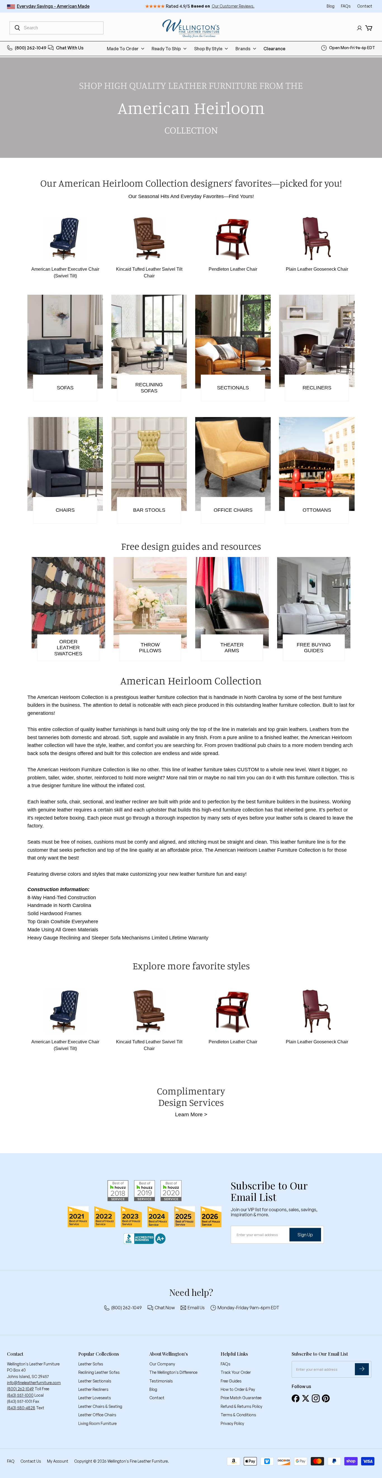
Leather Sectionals (94, 1381)
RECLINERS (317, 388)
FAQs (346, 6)
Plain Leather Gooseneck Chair (317, 269)
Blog (331, 6)
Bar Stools (149, 510)
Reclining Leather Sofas (99, 1372)
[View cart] (368, 28)
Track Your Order (236, 1372)
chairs (65, 510)
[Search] (17, 28)
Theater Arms (232, 648)
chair (74, 802)
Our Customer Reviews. (233, 6)
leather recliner (131, 802)
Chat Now (165, 1307)
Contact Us (30, 1461)
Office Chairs (233, 510)
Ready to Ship (166, 48)
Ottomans (317, 510)
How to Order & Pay (238, 1389)
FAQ (11, 1461)
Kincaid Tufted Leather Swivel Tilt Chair (149, 272)
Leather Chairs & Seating (100, 1406)
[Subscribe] (362, 1369)
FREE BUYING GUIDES (314, 648)
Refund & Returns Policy (241, 1406)
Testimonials (161, 1381)
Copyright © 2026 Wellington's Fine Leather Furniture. (121, 1461)
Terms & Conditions (238, 1414)
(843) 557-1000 (20, 1395)
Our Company (162, 1364)
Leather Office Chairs (97, 1414)
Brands (243, 48)
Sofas (65, 388)
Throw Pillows (150, 648)
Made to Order (123, 48)
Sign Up (305, 1234)
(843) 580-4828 (21, 1407)
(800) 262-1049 (30, 48)
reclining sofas (149, 388)
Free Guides (231, 1381)
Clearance (274, 48)
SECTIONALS (233, 388)
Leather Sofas (90, 1364)
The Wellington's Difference (173, 1372)
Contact (364, 6)
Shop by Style (208, 48)
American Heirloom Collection (70, 697)
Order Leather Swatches (68, 647)
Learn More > (191, 1114)
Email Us (196, 1307)
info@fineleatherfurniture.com (34, 1382)
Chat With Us (70, 48)
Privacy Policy (232, 1423)
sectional (93, 802)
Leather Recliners (93, 1389)
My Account (57, 1461)
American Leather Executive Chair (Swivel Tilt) (65, 272)
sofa (62, 802)
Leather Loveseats (94, 1397)
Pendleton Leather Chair (233, 269)
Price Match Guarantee (241, 1397)
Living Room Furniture (97, 1423)
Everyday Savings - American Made (53, 6)
